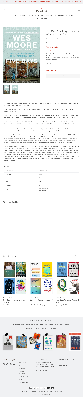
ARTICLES (22, 15)
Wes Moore (51, 39)
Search (60, 362)
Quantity (49, 63)
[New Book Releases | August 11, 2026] (41, 278)
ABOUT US (49, 15)
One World (50, 28)
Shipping (48, 50)
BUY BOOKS (13, 15)
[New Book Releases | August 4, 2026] (68, 278)
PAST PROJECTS (58, 15)
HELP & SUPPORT (41, 19)
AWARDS (40, 15)
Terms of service (46, 394)
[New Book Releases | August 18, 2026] (15, 278)
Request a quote (51, 71)
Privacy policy (36, 394)
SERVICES (31, 15)
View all (77, 256)
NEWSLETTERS (69, 15)
